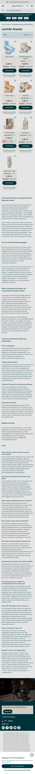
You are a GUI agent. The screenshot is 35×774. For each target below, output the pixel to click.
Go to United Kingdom (17, 766)
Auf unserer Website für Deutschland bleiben (17, 770)
